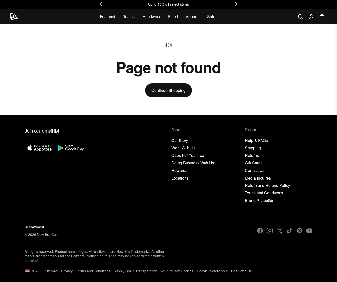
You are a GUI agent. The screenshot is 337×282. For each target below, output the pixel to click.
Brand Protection (259, 200)
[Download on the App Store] (39, 173)
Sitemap (51, 271)
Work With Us (183, 148)
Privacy (67, 271)
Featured (107, 16)
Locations (179, 178)
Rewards (179, 170)
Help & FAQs (256, 140)
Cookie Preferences (212, 271)
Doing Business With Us (192, 163)
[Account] (311, 16)
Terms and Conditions (264, 193)
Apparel (192, 16)
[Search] (300, 16)
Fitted (173, 16)
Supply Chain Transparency (135, 271)
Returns (252, 155)
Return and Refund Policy (267, 185)
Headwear (152, 16)
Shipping (253, 148)
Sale (211, 16)
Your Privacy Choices (176, 271)
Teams (128, 16)
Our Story (179, 140)
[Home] (14, 16)
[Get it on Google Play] (71, 173)
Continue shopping (168, 90)
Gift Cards (253, 163)
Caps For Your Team (189, 155)
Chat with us (241, 271)
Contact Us (254, 170)
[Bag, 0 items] (322, 16)
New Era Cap (47, 234)
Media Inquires (258, 178)
